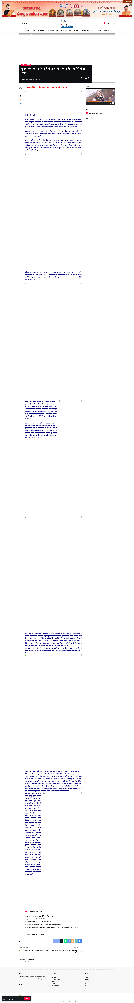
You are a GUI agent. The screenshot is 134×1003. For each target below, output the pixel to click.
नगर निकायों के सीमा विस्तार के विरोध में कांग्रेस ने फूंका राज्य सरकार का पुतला (44, 924)
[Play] (88, 103)
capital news (34, 934)
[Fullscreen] (113, 103)
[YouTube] (25, 23)
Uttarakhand (41, 934)
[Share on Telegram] (69, 941)
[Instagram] (27, 23)
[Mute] (110, 103)
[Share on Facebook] (81, 78)
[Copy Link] (76, 941)
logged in (27, 961)
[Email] (86, 78)
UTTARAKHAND (26, 64)
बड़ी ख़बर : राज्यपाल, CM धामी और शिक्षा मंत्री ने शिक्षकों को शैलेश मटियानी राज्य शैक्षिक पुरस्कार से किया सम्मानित (52, 927)
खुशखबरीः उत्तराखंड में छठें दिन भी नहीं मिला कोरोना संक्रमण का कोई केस (43, 919)
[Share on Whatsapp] (65, 941)
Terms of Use (10, 999)
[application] (100, 96)
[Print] (88, 78)
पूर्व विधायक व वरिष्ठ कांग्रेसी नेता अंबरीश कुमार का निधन (39, 921)
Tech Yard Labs (79, 1001)
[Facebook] (23, 23)
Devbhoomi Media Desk (28, 77)
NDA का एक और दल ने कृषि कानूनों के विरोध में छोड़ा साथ (40, 916)
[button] (27, 998)
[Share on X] (84, 78)
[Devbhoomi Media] (67, 24)
